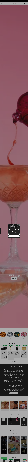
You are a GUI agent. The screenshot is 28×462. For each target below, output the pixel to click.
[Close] (19, 225)
